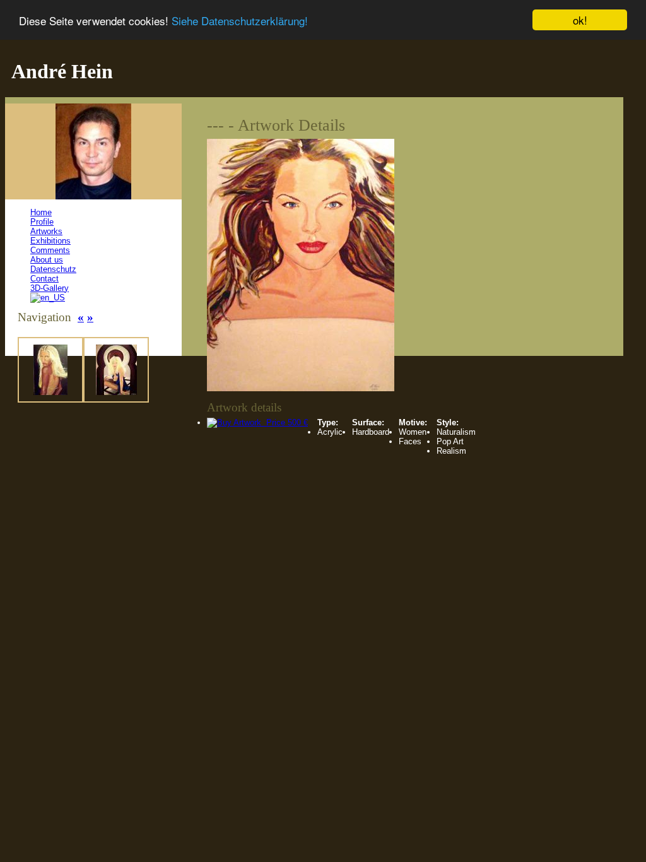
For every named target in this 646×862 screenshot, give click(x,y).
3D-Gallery (49, 288)
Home (41, 212)
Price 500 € (284, 422)
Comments (50, 250)
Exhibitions (50, 240)
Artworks (46, 231)
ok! (580, 20)
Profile (42, 222)
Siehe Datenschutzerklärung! (240, 20)
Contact (44, 278)
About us (46, 259)
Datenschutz (53, 269)
